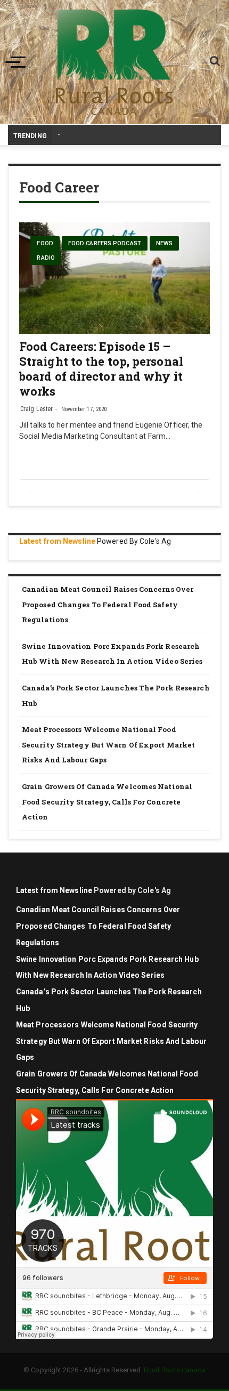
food (45, 243)
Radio (46, 257)
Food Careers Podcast (104, 243)
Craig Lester (36, 409)
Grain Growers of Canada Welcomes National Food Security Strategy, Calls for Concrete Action (107, 802)
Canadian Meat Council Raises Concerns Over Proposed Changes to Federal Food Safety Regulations (107, 604)
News (164, 243)
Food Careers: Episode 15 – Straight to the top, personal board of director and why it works (101, 369)
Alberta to (74, 135)
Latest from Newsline (57, 541)
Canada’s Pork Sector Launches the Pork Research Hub (116, 695)
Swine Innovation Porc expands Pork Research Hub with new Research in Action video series (112, 653)
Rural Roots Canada (175, 1370)
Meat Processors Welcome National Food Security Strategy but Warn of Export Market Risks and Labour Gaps (108, 745)
